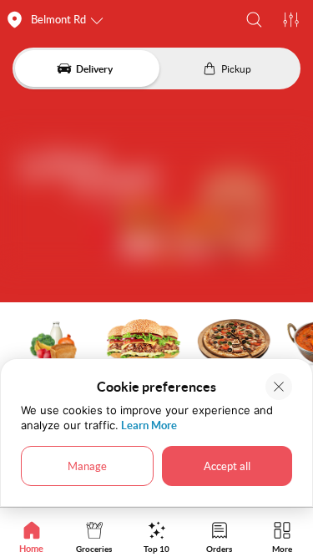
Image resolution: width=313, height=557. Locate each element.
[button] (254, 19)
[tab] (31, 536)
